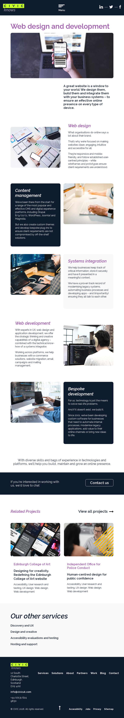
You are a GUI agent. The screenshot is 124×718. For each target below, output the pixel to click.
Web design (41, 588)
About (70, 673)
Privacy (97, 709)
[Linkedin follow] (101, 7)
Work (94, 673)
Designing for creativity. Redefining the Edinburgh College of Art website (32, 575)
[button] (62, 8)
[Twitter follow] (111, 7)
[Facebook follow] (120, 7)
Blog (103, 673)
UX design (28, 588)
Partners (82, 673)
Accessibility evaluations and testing (34, 638)
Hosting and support (24, 644)
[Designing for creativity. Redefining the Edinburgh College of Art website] (35, 539)
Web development (24, 591)
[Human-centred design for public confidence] (89, 539)
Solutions (57, 673)
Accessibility (20, 584)
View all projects (93, 511)
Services (43, 673)
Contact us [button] (99, 483)
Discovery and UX (22, 625)
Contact (114, 673)
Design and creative (24, 631)
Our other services (39, 616)
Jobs (87, 709)
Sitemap (108, 709)
